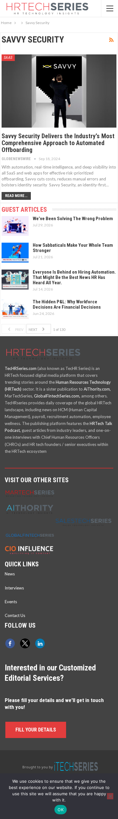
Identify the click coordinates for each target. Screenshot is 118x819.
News (10, 573)
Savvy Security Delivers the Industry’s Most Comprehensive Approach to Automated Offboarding (58, 143)
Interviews (14, 587)
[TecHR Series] (76, 767)
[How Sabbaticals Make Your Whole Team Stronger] (15, 253)
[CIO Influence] (30, 549)
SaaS (8, 57)
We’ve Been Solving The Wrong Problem (73, 218)
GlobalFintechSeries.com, (57, 395)
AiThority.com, (97, 389)
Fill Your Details (35, 730)
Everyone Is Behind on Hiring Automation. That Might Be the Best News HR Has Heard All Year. (74, 277)
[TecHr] (43, 360)
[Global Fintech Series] (30, 535)
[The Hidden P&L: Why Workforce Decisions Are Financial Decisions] (15, 309)
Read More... (16, 196)
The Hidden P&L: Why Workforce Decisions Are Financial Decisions (67, 304)
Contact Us (15, 615)
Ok (61, 809)
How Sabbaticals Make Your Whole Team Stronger (73, 247)
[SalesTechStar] (83, 521)
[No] (110, 796)
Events (11, 601)
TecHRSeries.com (21, 368)
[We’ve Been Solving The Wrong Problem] (15, 226)
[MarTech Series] (30, 492)
